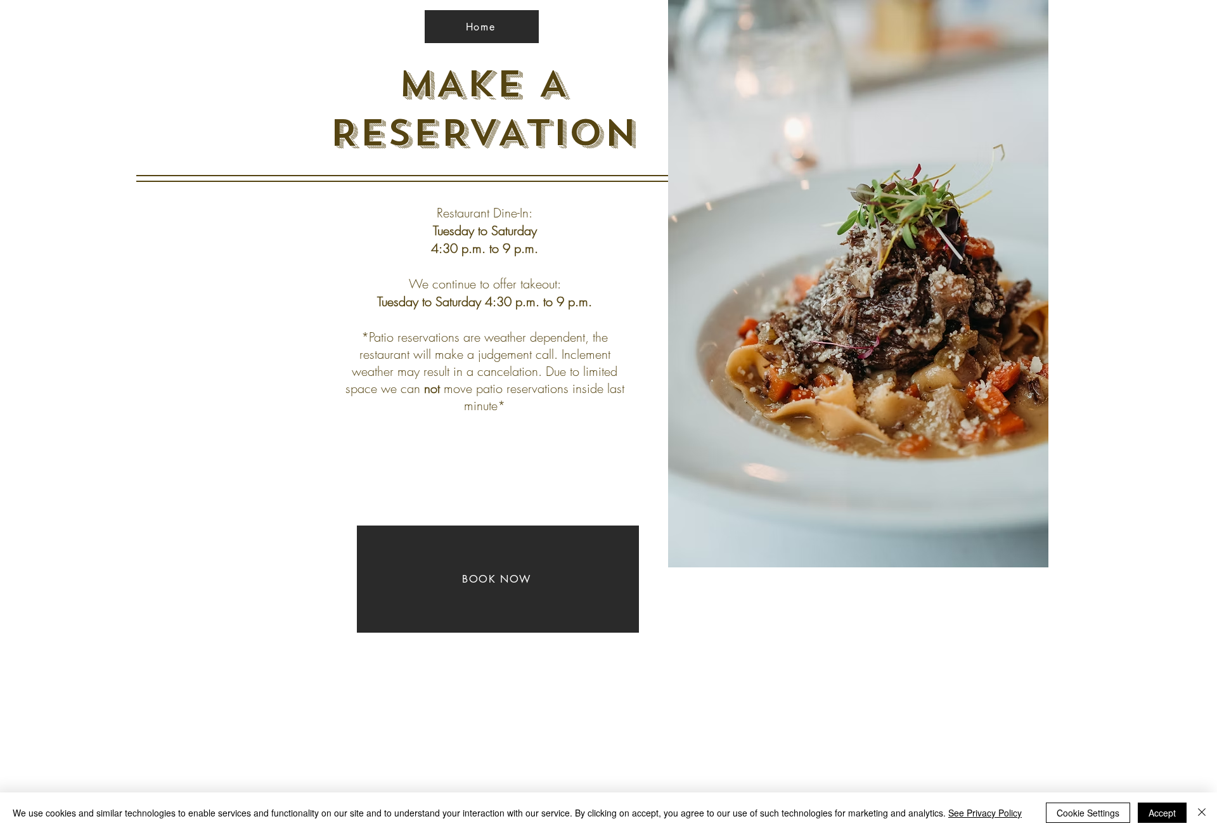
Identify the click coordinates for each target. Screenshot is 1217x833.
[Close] (1201, 813)
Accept (1162, 812)
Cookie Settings (1088, 812)
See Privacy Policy (985, 812)
